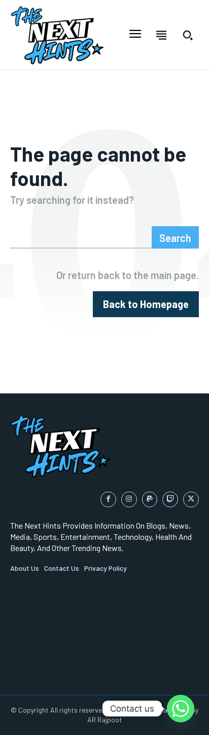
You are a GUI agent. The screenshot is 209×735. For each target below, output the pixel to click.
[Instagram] (129, 499)
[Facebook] (108, 499)
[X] (191, 499)
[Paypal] (150, 499)
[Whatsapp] (180, 708)
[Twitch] (170, 499)
